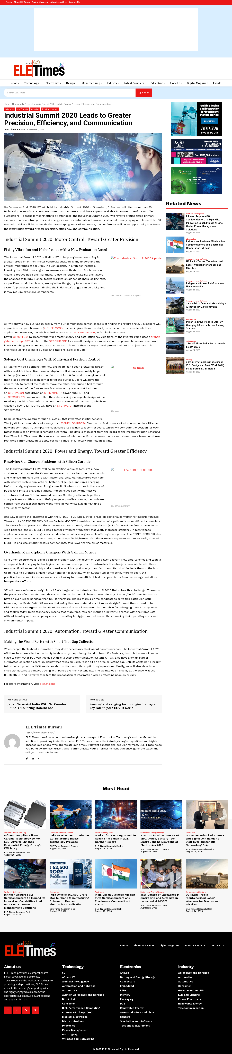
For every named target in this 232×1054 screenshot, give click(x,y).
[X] (38, 758)
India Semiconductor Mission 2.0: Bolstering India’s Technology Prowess (69, 838)
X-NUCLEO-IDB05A (73, 423)
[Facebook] (26, 758)
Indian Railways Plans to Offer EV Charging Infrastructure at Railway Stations (205, 325)
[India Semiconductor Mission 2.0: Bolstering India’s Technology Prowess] (71, 814)
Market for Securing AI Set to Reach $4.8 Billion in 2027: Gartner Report (115, 838)
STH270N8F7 (53, 392)
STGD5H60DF (57, 341)
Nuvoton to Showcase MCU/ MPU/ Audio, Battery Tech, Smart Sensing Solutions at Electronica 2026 (159, 840)
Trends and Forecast (50, 109)
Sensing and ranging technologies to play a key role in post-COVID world (123, 706)
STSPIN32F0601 (84, 332)
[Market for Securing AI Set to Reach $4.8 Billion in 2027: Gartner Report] (116, 814)
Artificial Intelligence (195, 214)
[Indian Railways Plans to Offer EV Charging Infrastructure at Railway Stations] (175, 325)
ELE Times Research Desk (17, 852)
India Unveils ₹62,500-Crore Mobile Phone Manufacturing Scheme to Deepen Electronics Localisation (69, 899)
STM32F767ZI (17, 397)
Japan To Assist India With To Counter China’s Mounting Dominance (36, 706)
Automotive (191, 319)
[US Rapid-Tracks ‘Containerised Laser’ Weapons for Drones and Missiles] (175, 265)
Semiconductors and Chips (16, 833)
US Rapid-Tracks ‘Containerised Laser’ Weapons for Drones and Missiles (204, 264)
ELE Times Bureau (15, 129)
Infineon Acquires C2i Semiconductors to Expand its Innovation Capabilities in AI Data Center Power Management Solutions (204, 223)
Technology (35, 109)
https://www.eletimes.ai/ (39, 732)
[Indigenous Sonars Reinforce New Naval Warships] (175, 285)
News (14, 104)
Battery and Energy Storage (152, 833)
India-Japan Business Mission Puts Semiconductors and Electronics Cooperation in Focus (206, 244)
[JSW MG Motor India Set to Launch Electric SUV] (175, 345)
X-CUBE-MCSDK (54, 328)
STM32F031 (20, 336)
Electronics (191, 239)
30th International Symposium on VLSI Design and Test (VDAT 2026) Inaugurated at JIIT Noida (205, 365)
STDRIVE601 (16, 392)
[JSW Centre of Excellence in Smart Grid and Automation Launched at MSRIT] (161, 873)
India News (25, 104)
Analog (189, 359)
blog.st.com (47, 683)
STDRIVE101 (65, 405)
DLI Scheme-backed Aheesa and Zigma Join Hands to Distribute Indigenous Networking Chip (205, 840)
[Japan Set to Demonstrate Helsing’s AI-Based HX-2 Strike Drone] (175, 305)
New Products (22, 109)
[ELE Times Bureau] (12, 742)
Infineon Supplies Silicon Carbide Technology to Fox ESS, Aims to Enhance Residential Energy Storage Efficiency (22, 842)
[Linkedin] (32, 758)
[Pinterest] (26, 1010)
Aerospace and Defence (196, 259)
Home (7, 104)
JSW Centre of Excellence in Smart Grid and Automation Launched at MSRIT (160, 898)
